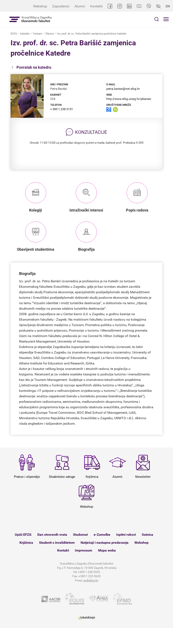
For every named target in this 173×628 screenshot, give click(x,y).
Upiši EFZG (23, 535)
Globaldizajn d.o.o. (86, 618)
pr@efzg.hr (91, 580)
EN (168, 6)
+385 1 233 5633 (89, 576)
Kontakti (96, 6)
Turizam (37, 33)
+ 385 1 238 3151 (61, 109)
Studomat (80, 535)
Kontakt (63, 550)
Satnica (147, 535)
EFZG (14, 33)
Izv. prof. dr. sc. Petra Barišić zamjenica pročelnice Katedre (91, 33)
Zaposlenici (60, 6)
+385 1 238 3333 (89, 572)
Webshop (40, 6)
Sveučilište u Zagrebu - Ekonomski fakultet (30, 19)
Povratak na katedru (33, 67)
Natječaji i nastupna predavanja (104, 543)
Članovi (49, 33)
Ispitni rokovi (126, 535)
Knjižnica (26, 543)
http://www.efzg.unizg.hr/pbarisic (128, 98)
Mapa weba (107, 550)
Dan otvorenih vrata (52, 535)
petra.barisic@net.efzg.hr (123, 88)
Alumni (79, 6)
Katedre (25, 33)
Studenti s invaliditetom (57, 543)
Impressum (83, 550)
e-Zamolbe (102, 535)
